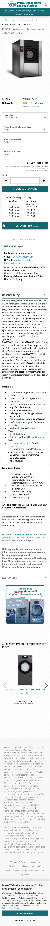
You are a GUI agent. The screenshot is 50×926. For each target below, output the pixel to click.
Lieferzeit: (7, 103)
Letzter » (38, 20)
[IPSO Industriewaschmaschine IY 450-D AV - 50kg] (25, 58)
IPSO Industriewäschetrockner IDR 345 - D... (25, 691)
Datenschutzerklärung (11, 908)
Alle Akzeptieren (25, 913)
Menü (4, 4)
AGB (39, 866)
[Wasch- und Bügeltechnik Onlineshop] (25, 4)
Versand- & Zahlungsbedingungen (25, 862)
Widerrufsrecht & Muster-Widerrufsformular (25, 870)
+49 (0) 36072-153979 (22, 257)
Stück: (5, 175)
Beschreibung (11, 295)
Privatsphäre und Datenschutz (22, 866)
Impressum (25, 874)
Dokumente (9, 578)
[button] (6, 180)
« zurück (17, 20)
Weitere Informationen (25, 920)
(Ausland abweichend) (31, 106)
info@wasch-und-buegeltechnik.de (17, 261)
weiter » (27, 20)
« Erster (7, 20)
